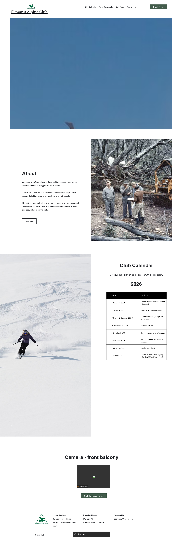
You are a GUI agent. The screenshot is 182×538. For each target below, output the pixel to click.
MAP (55, 526)
